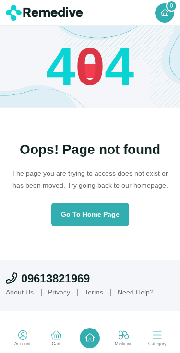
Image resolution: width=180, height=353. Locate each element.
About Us (20, 292)
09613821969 (55, 278)
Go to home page (90, 214)
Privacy (59, 292)
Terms (93, 292)
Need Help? (136, 292)
